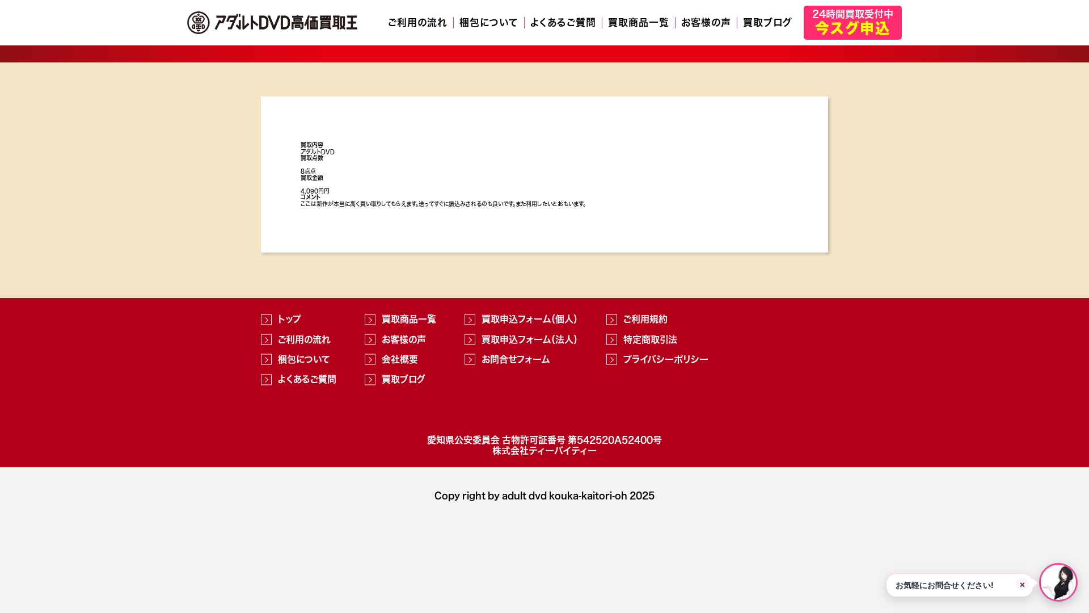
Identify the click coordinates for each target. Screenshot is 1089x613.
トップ (289, 319)
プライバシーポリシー (665, 359)
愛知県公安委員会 (463, 439)
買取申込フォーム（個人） (530, 319)
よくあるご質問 (563, 22)
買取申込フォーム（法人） (530, 339)
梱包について (488, 22)
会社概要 (400, 359)
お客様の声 (706, 22)
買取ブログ (767, 22)
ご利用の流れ (418, 22)
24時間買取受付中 (852, 22)
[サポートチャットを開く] (1058, 582)
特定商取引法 (650, 339)
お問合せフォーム (516, 359)
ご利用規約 (645, 319)
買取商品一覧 (638, 22)
